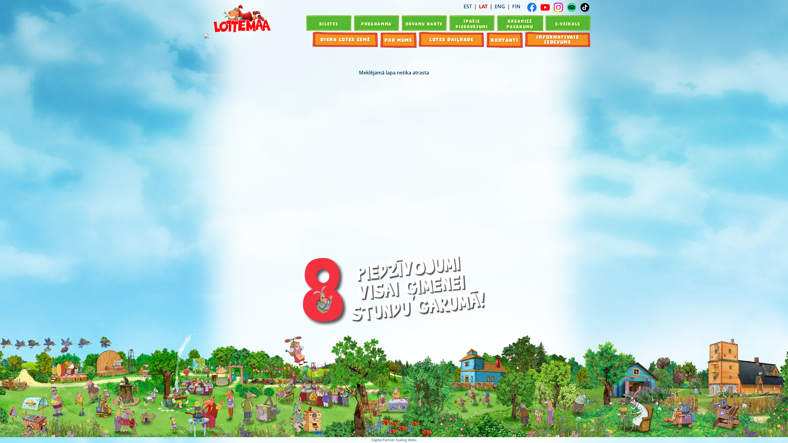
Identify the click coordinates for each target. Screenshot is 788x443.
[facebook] (532, 7)
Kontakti (505, 40)
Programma (376, 24)
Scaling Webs (406, 439)
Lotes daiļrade (451, 40)
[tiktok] (584, 7)
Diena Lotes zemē (345, 40)
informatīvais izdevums (557, 39)
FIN (516, 6)
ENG (500, 6)
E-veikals (568, 24)
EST (468, 6)
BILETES (329, 24)
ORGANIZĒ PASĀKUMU (519, 24)
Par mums (398, 40)
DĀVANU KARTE (424, 24)
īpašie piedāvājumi (472, 24)
